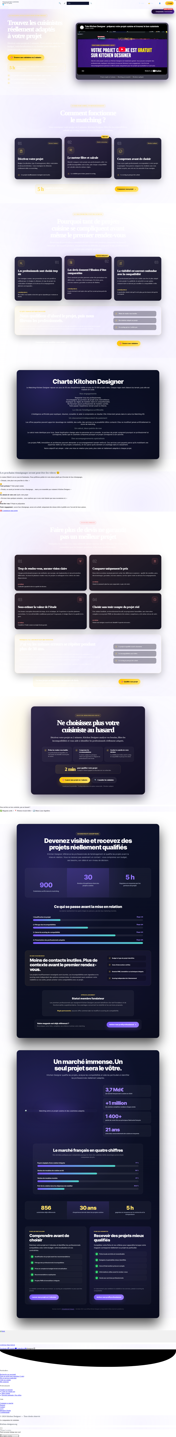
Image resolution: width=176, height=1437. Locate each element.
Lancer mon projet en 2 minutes (74, 780)
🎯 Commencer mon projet (9, 510)
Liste (142, 3)
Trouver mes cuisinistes (128, 343)
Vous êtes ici (4, 7)
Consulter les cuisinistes (104, 780)
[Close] (1, 1434)
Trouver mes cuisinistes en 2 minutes (26, 57)
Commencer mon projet (126, 189)
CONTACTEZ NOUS (7, 1345)
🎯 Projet (169, 3)
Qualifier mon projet (129, 681)
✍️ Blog (150, 3)
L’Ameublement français (68, 1309)
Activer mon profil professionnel (122, 1024)
